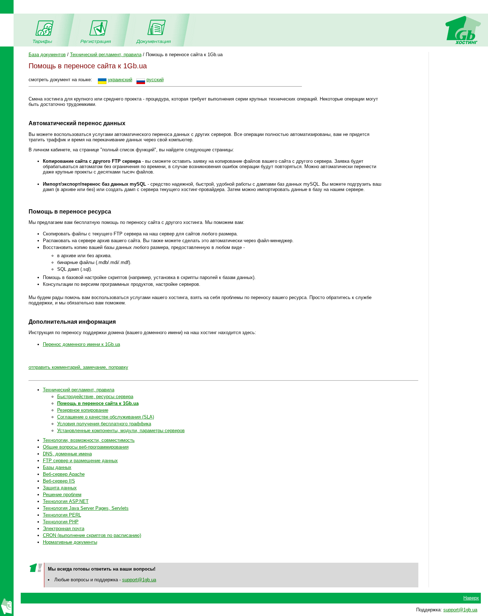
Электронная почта (63, 528)
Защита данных (60, 487)
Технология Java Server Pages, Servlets (86, 508)
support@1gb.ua (139, 579)
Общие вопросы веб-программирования (86, 447)
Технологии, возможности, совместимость (89, 440)
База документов (47, 54)
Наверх (471, 598)
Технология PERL (62, 515)
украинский (120, 79)
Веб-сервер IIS (59, 481)
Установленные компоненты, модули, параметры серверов (121, 430)
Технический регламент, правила (105, 54)
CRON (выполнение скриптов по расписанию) (92, 535)
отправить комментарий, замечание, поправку (78, 367)
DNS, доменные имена (67, 453)
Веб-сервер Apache (64, 474)
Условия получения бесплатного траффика (104, 423)
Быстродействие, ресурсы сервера (95, 396)
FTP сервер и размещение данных (80, 460)
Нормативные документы (70, 542)
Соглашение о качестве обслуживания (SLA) (105, 417)
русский (155, 79)
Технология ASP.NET (66, 501)
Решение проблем (62, 494)
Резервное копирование (82, 410)
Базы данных (57, 467)
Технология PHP (61, 521)
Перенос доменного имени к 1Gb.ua (81, 344)
